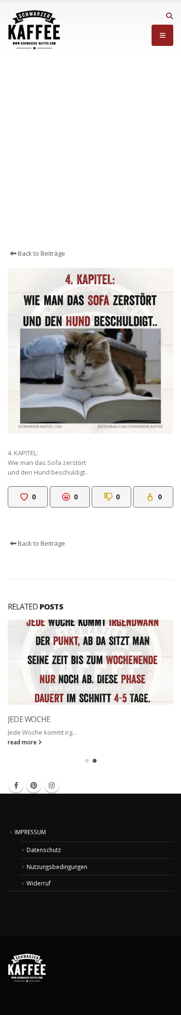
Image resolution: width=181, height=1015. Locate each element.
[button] (169, 16)
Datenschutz (44, 850)
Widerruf (39, 883)
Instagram (51, 785)
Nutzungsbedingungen (57, 866)
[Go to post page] (90, 662)
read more (23, 742)
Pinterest (34, 785)
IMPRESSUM (30, 832)
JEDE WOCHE (29, 719)
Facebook (16, 785)
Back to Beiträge (40, 253)
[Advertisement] (90, 153)
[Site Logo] (34, 30)
